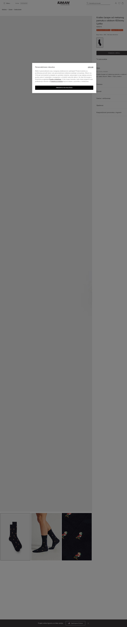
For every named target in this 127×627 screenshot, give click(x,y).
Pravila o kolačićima (55, 79)
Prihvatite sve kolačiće (64, 87)
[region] (64, 78)
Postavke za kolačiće (56, 81)
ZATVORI (90, 67)
